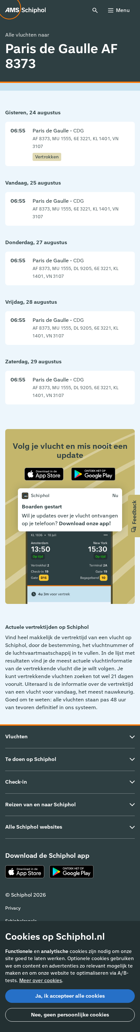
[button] (134, 516)
